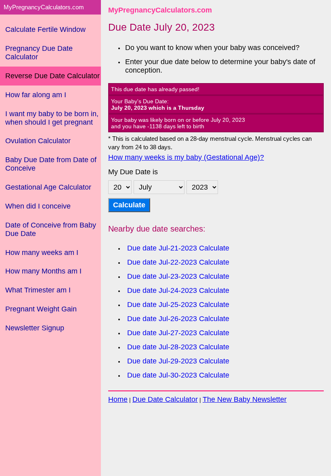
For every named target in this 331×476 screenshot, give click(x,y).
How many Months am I (43, 271)
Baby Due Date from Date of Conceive (50, 164)
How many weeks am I (41, 252)
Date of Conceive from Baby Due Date (50, 229)
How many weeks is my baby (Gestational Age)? (186, 157)
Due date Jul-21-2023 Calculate (178, 248)
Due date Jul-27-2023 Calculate (178, 333)
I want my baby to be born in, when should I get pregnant (51, 118)
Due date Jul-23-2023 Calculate (178, 276)
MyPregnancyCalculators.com (160, 10)
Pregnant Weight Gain (41, 309)
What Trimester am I (38, 290)
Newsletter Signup (34, 328)
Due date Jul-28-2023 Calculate (178, 347)
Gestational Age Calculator (48, 187)
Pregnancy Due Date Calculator (39, 52)
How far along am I (35, 95)
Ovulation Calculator (38, 141)
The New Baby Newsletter (245, 399)
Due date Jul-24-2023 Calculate (178, 290)
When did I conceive (38, 206)
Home (118, 399)
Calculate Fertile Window (45, 29)
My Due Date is (133, 172)
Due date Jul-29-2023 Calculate (178, 361)
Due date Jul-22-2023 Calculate (178, 262)
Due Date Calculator (165, 399)
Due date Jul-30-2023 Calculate (178, 375)
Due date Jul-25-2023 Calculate (178, 305)
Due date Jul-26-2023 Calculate (178, 319)
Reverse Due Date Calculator (52, 76)
